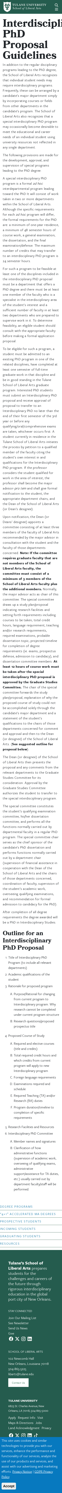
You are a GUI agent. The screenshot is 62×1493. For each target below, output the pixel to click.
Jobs (38, 1422)
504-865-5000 (39, 1410)
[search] (56, 5)
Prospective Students (20, 1221)
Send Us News (18, 1328)
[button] (28, 1206)
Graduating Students (20, 1236)
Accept (8, 1486)
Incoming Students (18, 1228)
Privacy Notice (22, 1471)
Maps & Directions (20, 1422)
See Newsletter (18, 1323)
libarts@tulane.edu (21, 1374)
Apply (12, 1417)
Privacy (46, 1427)
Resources (10, 1243)
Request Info (26, 1417)
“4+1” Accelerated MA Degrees (28, 1214)
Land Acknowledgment (24, 1427)
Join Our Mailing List (22, 1317)
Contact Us (18, 1382)
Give (11, 1333)
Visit (40, 1417)
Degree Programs (16, 1206)
